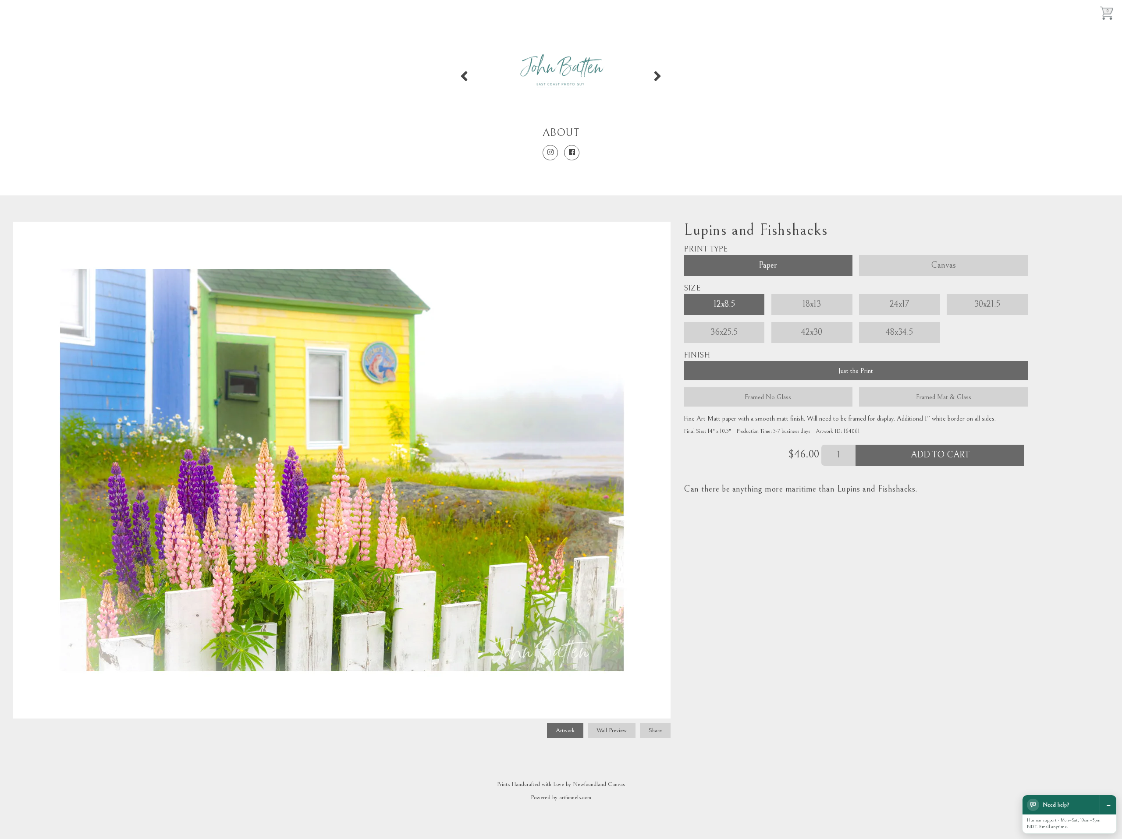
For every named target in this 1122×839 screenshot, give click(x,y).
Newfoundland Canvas (599, 784)
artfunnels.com (575, 797)
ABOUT (561, 133)
